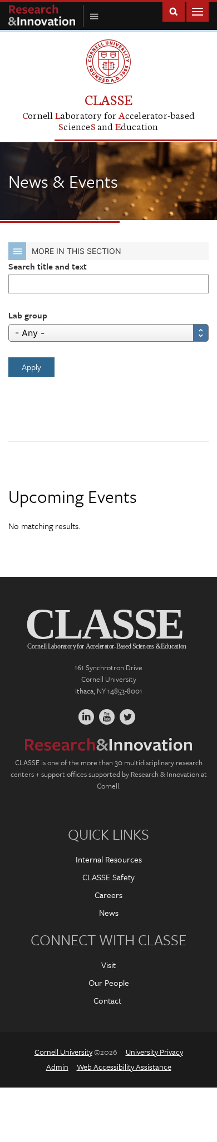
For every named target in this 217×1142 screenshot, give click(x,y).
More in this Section (76, 251)
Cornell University (63, 1052)
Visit (108, 965)
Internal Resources (109, 859)
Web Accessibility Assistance (124, 1067)
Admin (57, 1067)
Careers (108, 895)
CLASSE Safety (108, 877)
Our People (108, 982)
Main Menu (197, 11)
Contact (107, 1000)
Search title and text (47, 266)
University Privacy (154, 1052)
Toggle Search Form (173, 11)
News (109, 912)
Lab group (27, 315)
